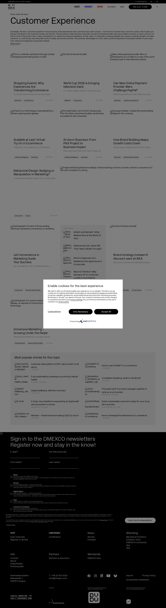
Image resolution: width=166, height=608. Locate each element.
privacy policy (64, 302)
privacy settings (77, 300)
